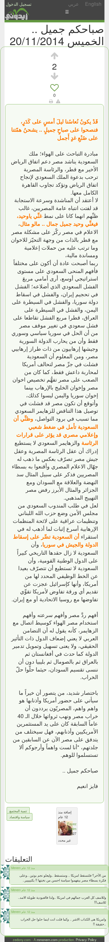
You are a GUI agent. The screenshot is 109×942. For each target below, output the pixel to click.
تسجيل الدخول (18, 4)
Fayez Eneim (72, 826)
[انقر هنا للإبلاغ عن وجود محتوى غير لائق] (58, 101)
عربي (73, 3)
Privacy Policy (86, 939)
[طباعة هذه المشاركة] (51, 101)
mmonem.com (47, 939)
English (93, 3)
